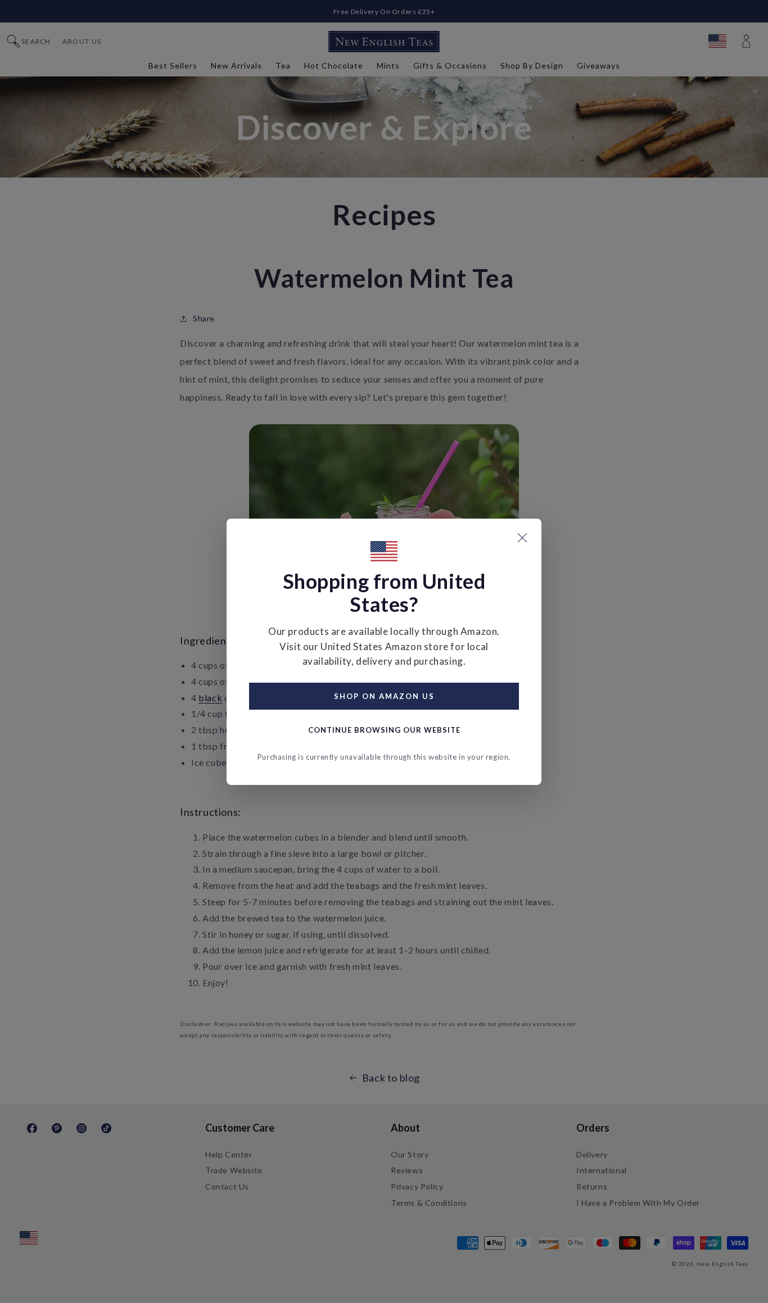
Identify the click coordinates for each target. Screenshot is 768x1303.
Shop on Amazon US (384, 696)
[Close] (522, 538)
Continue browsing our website (384, 729)
